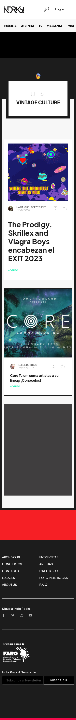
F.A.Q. (43, 584)
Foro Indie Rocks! (54, 578)
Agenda (27, 26)
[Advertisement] (38, 449)
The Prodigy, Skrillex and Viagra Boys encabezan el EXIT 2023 (31, 241)
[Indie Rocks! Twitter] (14, 615)
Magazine (55, 26)
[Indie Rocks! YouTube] (31, 615)
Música (10, 26)
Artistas (46, 564)
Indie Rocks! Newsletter (19, 672)
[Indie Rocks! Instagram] (23, 615)
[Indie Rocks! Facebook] (5, 615)
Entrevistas (49, 557)
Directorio (48, 571)
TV (40, 26)
